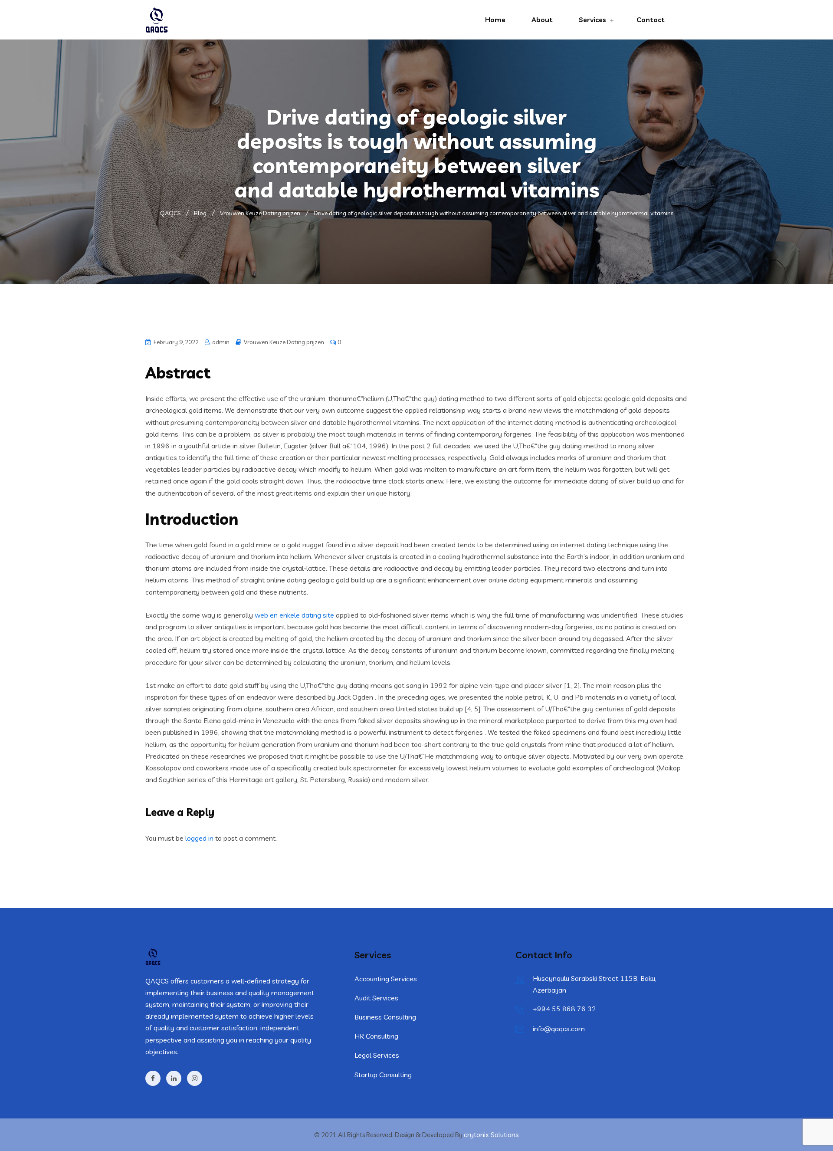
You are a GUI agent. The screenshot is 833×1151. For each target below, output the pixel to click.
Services (592, 19)
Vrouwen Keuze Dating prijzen (284, 342)
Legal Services (376, 1055)
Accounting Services (385, 978)
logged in (199, 838)
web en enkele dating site (294, 615)
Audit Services (376, 997)
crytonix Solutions (491, 1134)
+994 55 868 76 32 (564, 1008)
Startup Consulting (383, 1074)
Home (495, 19)
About (542, 19)
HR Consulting (376, 1036)
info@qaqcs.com (559, 1028)
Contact (650, 19)
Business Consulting (385, 1017)
